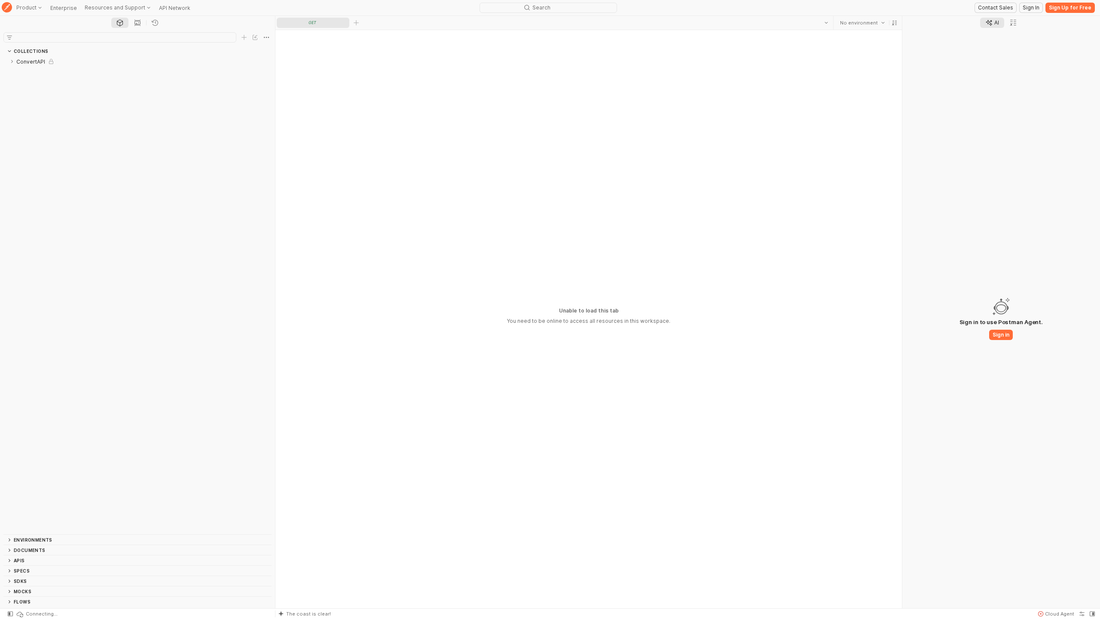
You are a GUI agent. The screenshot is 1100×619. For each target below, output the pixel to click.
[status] (36, 614)
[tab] (119, 23)
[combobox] (862, 23)
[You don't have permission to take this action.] (356, 23)
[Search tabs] (826, 23)
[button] (894, 23)
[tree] (137, 295)
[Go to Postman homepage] (7, 8)
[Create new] (244, 37)
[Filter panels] (9, 37)
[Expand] (12, 61)
